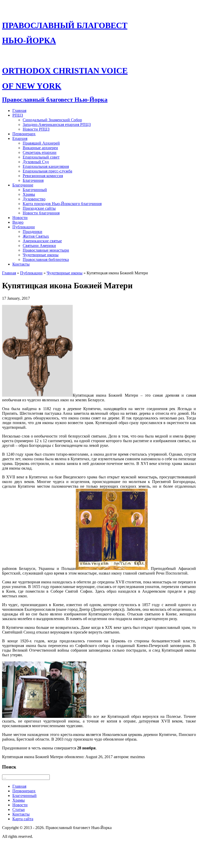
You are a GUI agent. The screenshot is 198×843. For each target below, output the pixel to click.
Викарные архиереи (40, 148)
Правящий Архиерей (41, 143)
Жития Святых (36, 236)
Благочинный (35, 189)
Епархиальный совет (41, 157)
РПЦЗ (17, 115)
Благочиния (33, 180)
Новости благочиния (41, 213)
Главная (19, 110)
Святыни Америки (39, 245)
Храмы (29, 194)
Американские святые (42, 241)
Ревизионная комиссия (43, 176)
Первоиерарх (24, 134)
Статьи (18, 809)
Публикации (23, 227)
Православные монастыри (46, 250)
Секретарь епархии (39, 152)
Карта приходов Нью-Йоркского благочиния (62, 203)
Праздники (32, 231)
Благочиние (22, 185)
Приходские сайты (39, 208)
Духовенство (34, 199)
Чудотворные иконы (41, 255)
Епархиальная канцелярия (46, 166)
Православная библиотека (46, 259)
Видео (17, 222)
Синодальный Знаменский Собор (52, 120)
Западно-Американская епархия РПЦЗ (57, 124)
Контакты (21, 264)
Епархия (19, 138)
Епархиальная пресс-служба (47, 171)
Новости (20, 217)
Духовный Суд (36, 162)
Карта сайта (22, 819)
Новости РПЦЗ (36, 129)
